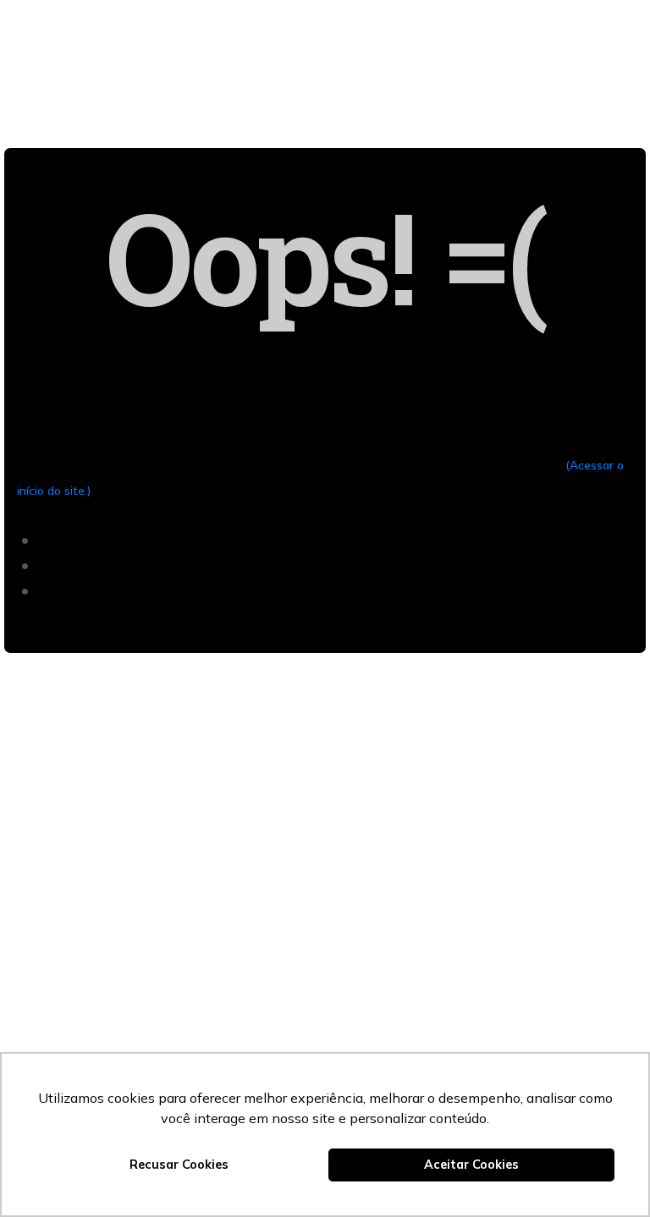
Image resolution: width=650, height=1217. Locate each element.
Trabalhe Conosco (428, 50)
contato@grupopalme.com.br (139, 972)
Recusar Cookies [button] (179, 1164)
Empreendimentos (321, 17)
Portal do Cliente (214, 50)
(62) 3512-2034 (94, 947)
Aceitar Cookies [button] (471, 1164)
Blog (319, 50)
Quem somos (196, 17)
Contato (436, 17)
